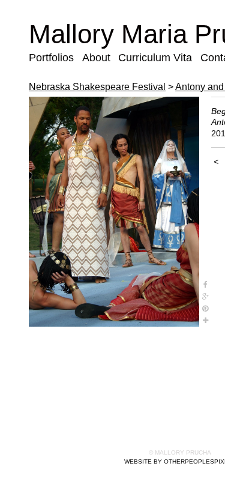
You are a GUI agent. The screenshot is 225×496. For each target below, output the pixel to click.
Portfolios (51, 57)
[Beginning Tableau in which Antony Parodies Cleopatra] (114, 212)
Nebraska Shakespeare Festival (94, 86)
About (96, 57)
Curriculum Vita (152, 57)
